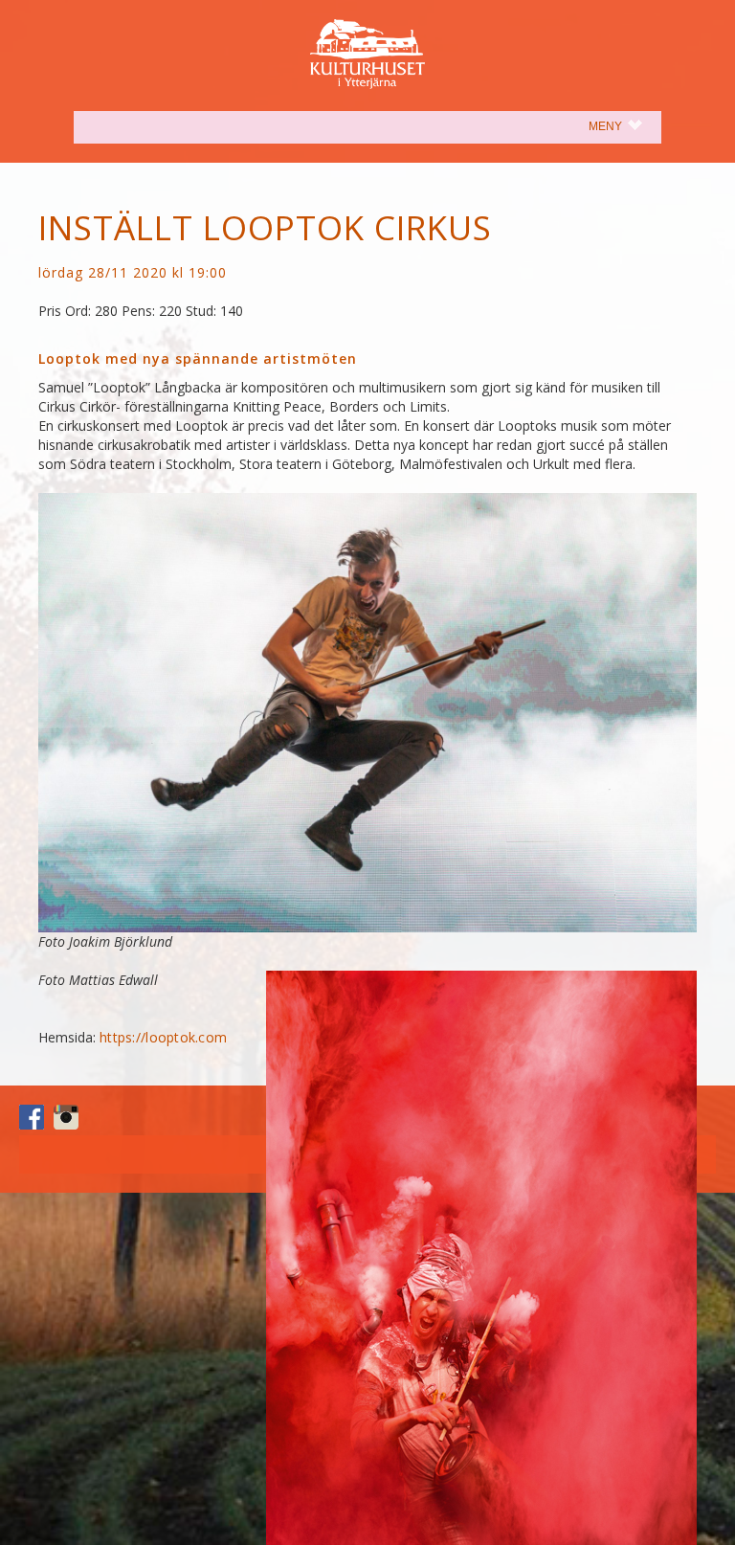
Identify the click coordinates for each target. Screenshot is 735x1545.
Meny (625, 126)
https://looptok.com (163, 1037)
